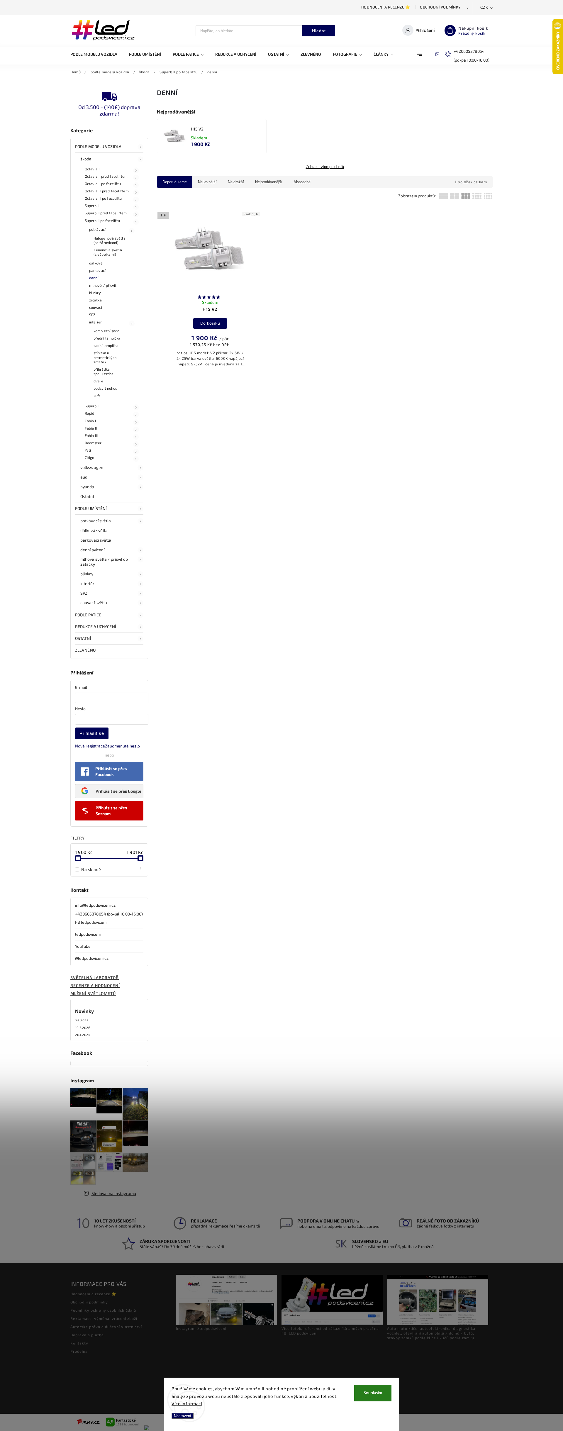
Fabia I (90, 420)
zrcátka (95, 300)
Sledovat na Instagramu (113, 1193)
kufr (97, 395)
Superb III (92, 405)
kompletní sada (106, 330)
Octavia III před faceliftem (107, 191)
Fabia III (91, 435)
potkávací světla (95, 520)
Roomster (93, 442)
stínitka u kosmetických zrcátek (105, 357)
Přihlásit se (91, 733)
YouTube (83, 946)
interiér (95, 322)
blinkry (95, 292)
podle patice (88, 614)
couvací (95, 307)
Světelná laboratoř (94, 977)
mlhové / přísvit (103, 285)
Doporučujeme (174, 182)
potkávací (97, 229)
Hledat (319, 30)
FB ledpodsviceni (90, 922)
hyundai (87, 486)
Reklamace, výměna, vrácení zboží (103, 1318)
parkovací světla (95, 540)
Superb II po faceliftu (102, 220)
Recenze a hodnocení (95, 985)
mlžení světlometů (93, 993)
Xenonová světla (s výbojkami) (108, 252)
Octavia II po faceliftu (103, 183)
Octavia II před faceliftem (106, 176)
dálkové (96, 263)
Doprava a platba (87, 1334)
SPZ (92, 314)
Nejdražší (236, 182)
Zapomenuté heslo (122, 745)
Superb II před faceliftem (106, 213)
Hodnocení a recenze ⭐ (385, 7)
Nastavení (182, 1416)
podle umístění (91, 508)
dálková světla (94, 530)
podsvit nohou (105, 388)
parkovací (97, 270)
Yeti (88, 450)
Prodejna (79, 1351)
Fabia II (91, 428)
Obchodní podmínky (440, 7)
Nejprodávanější (268, 182)
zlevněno (85, 649)
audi (84, 476)
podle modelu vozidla (98, 146)
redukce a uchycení (95, 626)
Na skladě (111, 869)
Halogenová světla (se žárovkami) (110, 240)
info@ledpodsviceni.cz (95, 905)
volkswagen (91, 467)
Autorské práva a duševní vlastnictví (106, 1326)
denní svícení (92, 549)
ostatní (83, 638)
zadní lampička (106, 345)
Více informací (187, 1403)
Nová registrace (90, 745)
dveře (99, 381)
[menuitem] (96, 54)
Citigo (89, 457)
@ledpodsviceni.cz (91, 958)
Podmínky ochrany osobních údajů (103, 1310)
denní (94, 277)
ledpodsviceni (88, 934)
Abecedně (302, 182)
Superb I (92, 205)
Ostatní (87, 496)
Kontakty (79, 1343)
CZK (484, 7)
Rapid (89, 413)
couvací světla (93, 602)
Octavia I (92, 169)
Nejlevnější (207, 182)
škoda (86, 158)
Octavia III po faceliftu (103, 198)
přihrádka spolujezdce (103, 371)
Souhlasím (373, 1393)
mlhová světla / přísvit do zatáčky (104, 562)
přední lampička (107, 338)
